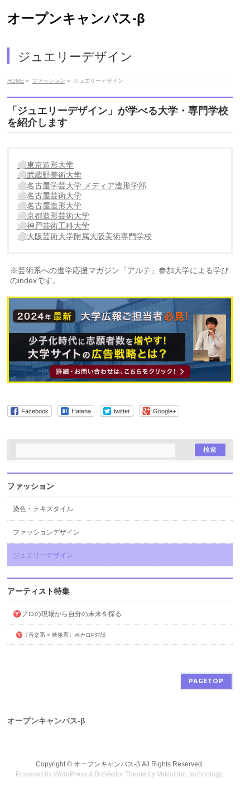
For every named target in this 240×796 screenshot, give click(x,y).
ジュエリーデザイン (43, 555)
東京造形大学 (50, 164)
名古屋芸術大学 (54, 195)
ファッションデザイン (46, 532)
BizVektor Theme (120, 774)
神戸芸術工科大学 (58, 225)
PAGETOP (206, 680)
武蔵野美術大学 (54, 174)
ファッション (30, 486)
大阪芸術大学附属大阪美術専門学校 (89, 236)
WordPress (70, 774)
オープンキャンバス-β (76, 18)
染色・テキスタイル (43, 509)
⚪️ (22, 164)
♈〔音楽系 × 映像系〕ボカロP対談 (61, 635)
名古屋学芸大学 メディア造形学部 (86, 185)
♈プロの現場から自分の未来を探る (67, 614)
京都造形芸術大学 (58, 215)
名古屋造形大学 (54, 205)
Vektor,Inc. (172, 774)
